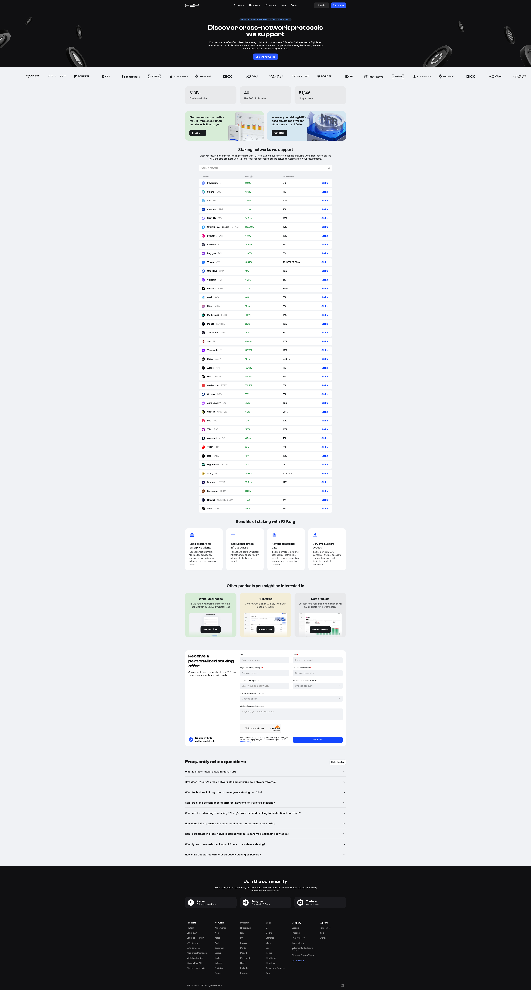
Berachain (219, 948)
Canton (218, 958)
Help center (325, 928)
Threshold (270, 963)
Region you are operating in (251, 668)
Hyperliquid (245, 928)
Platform (190, 928)
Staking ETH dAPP (195, 938)
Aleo (217, 933)
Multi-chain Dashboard (197, 953)
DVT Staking (192, 943)
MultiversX (245, 958)
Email (295, 655)
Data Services (193, 948)
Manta (243, 948)
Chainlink (219, 968)
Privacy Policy (245, 742)
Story (268, 943)
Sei (267, 928)
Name (242, 655)
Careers (295, 928)
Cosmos (218, 973)
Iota (242, 933)
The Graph (271, 958)
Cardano (219, 953)
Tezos (269, 953)
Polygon (244, 973)
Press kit (296, 933)
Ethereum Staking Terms (303, 955)
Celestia (218, 963)
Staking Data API (194, 963)
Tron (268, 973)
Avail (217, 943)
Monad (243, 953)
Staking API (192, 933)
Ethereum (244, 923)
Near (242, 963)
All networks (220, 928)
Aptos (217, 938)
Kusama (243, 943)
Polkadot (244, 968)
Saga (268, 923)
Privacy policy (298, 938)
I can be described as (302, 668)
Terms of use (298, 943)
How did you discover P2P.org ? (253, 693)
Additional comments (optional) (252, 706)
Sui (267, 948)
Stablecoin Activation (196, 968)
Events (323, 938)
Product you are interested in (305, 680)
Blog (322, 933)
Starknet (270, 938)
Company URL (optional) (249, 680)
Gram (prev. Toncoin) (275, 968)
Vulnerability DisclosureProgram (302, 949)
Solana (269, 933)
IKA (241, 938)
